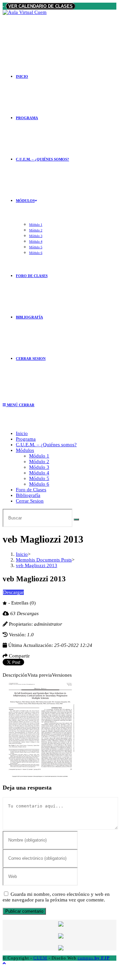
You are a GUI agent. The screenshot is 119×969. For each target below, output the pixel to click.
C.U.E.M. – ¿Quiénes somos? (46, 444)
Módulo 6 (39, 484)
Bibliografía (28, 495)
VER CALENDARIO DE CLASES (40, 6)
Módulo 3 (39, 467)
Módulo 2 (39, 461)
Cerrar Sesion (30, 501)
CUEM (40, 957)
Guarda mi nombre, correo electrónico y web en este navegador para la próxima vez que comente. (56, 897)
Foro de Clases (31, 489)
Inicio (22, 433)
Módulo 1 (39, 456)
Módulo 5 (39, 478)
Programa (26, 439)
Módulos (25, 450)
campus (94, 957)
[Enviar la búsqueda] (76, 519)
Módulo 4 (39, 472)
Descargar (13, 592)
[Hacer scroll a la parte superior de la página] (4, 963)
